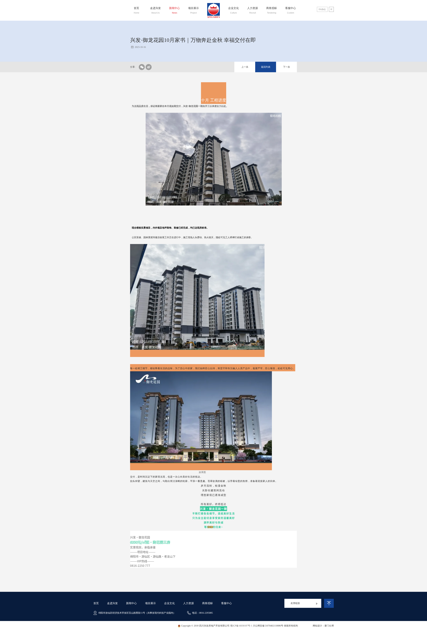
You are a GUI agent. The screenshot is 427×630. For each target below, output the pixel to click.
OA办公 (322, 9)
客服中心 (226, 603)
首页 (96, 603)
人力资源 (188, 603)
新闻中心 (131, 603)
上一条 (244, 67)
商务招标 (207, 603)
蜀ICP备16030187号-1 (241, 626)
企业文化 (169, 603)
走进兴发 (112, 603)
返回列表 (265, 67)
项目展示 (150, 603)
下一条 (286, 67)
